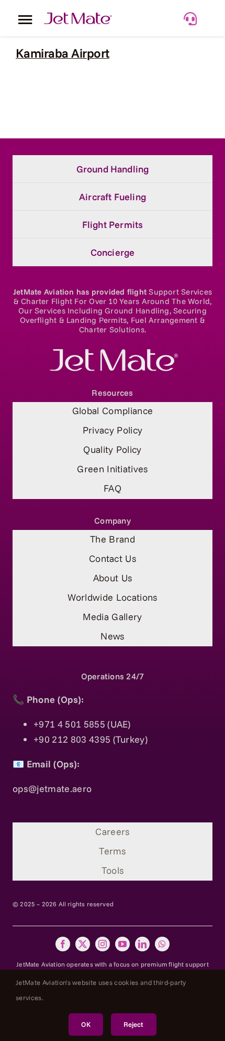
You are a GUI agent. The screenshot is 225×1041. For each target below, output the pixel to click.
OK (85, 1024)
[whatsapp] (162, 944)
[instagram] (102, 944)
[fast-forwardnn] (78, 17)
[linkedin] (142, 944)
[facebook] (62, 944)
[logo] (112, 354)
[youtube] (122, 944)
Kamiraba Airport (62, 53)
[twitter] (82, 944)
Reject (133, 1024)
